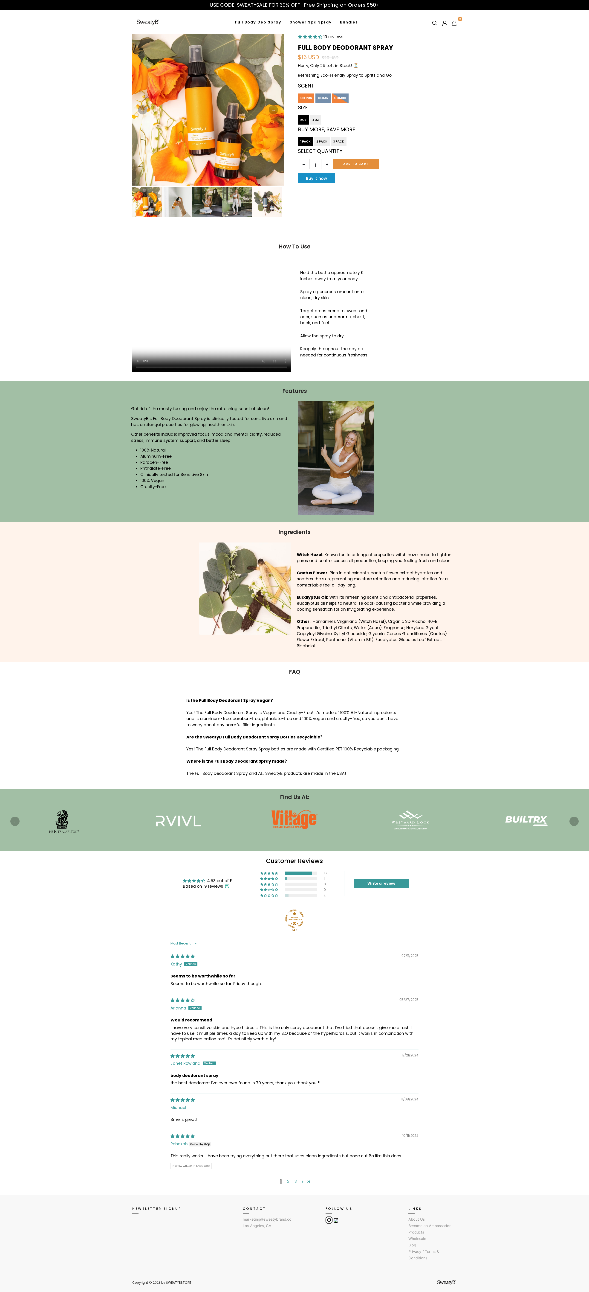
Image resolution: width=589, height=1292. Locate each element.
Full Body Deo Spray (258, 22)
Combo (340, 98)
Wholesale (417, 1238)
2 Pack (321, 141)
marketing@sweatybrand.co (267, 1219)
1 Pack (305, 141)
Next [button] (273, 109)
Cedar (323, 98)
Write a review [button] (381, 883)
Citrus (306, 98)
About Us (416, 1219)
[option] (208, 110)
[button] (269, 873)
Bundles (349, 22)
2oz (303, 120)
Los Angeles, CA (257, 1225)
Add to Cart (356, 164)
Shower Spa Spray (311, 22)
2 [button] (288, 1181)
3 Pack (338, 141)
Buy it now (316, 178)
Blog (412, 1245)
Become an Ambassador (429, 1225)
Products (416, 1232)
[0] (454, 23)
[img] (182, 956)
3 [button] (295, 1181)
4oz (315, 120)
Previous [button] (142, 109)
